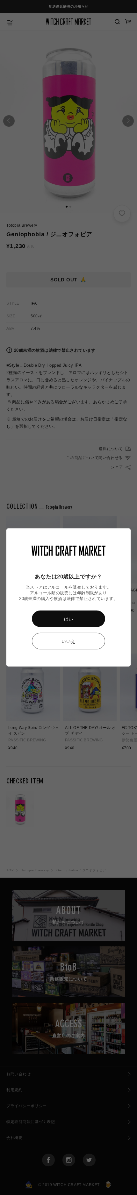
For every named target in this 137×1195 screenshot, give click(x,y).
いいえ (68, 641)
